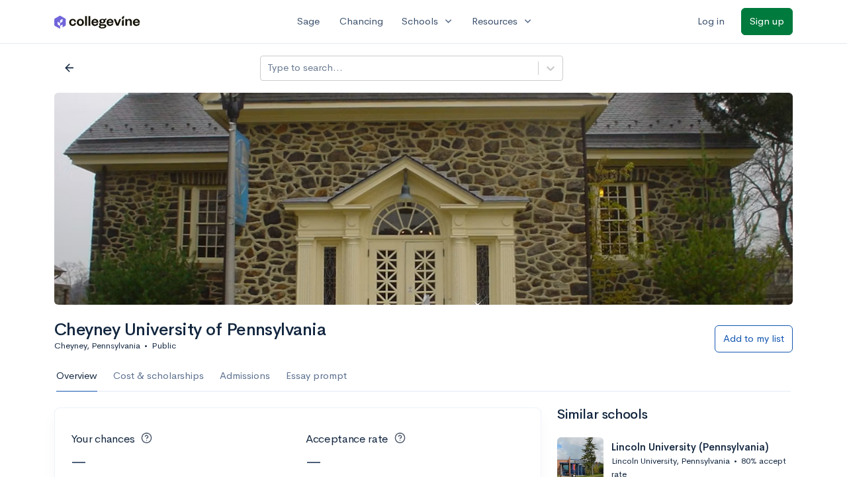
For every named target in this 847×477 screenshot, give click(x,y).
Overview (76, 375)
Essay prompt (316, 375)
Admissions (245, 375)
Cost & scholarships (158, 375)
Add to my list (753, 338)
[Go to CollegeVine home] (97, 21)
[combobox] (268, 68)
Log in (711, 21)
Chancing (361, 21)
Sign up (767, 21)
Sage (308, 21)
